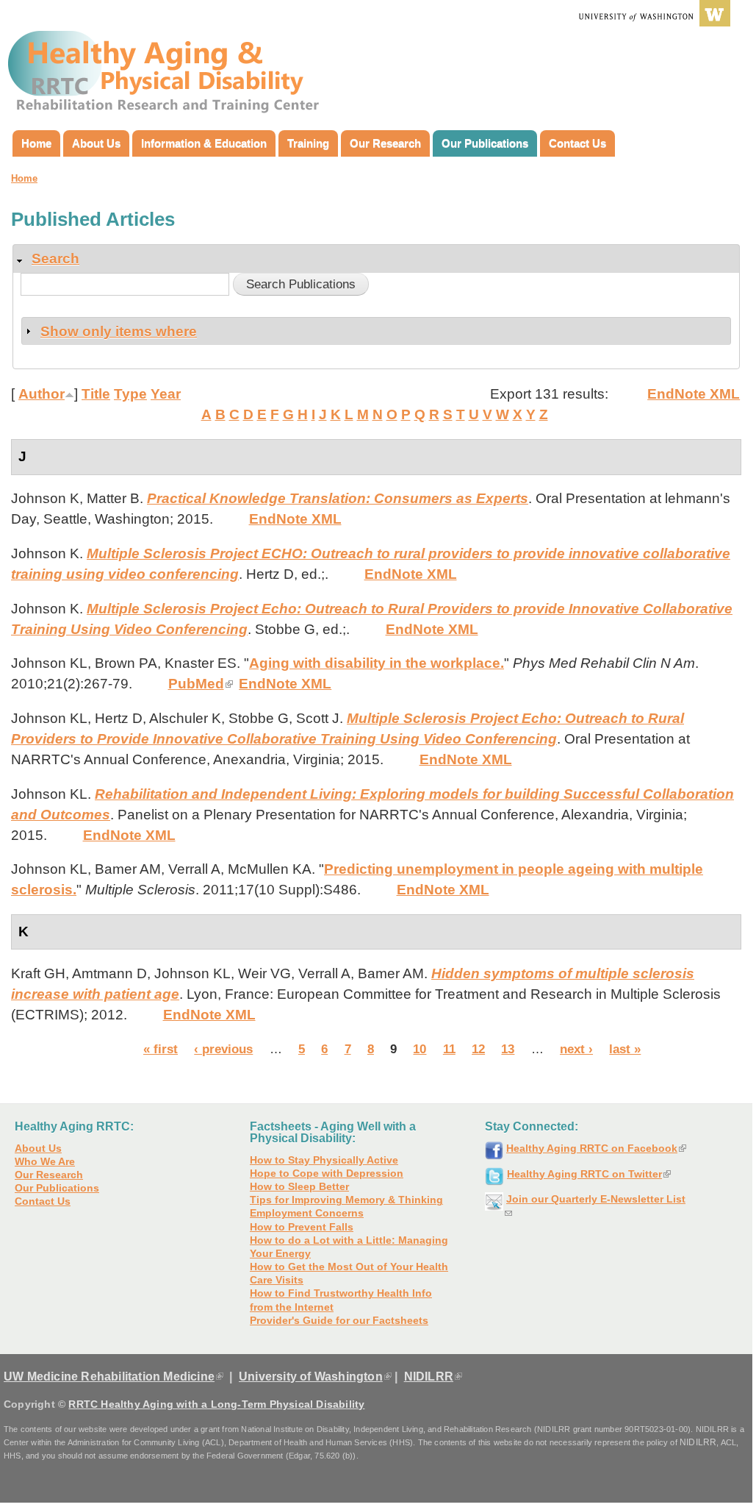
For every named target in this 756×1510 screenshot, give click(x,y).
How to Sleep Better (299, 1186)
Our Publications (485, 143)
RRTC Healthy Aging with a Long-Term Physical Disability (216, 1404)
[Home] (167, 65)
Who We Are (45, 1161)
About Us (96, 143)
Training (308, 143)
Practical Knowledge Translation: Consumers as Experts (337, 498)
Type (130, 394)
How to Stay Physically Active (324, 1160)
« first (160, 1048)
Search (55, 258)
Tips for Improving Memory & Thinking (346, 1199)
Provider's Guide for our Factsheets (339, 1320)
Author (41, 394)
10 (419, 1048)
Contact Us (577, 143)
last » (625, 1048)
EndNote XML (693, 394)
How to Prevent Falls (301, 1227)
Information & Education (204, 143)
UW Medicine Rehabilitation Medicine (113, 1376)
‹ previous (223, 1048)
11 (449, 1048)
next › (576, 1048)
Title (96, 394)
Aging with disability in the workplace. (376, 663)
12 (478, 1048)
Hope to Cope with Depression (326, 1173)
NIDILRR (433, 1376)
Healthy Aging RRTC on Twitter (589, 1174)
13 (507, 1048)
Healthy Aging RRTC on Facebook (596, 1148)
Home (36, 143)
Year (166, 394)
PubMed (200, 683)
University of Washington (315, 1376)
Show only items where (118, 331)
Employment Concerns (307, 1213)
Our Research (385, 143)
